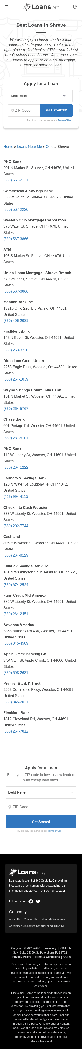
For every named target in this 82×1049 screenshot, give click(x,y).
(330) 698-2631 (15, 673)
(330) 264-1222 (15, 467)
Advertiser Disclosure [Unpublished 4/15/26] (36, 926)
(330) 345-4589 (15, 643)
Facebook (30, 901)
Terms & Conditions (47, 957)
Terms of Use (64, 120)
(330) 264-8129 (15, 555)
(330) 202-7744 (15, 526)
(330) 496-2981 (15, 321)
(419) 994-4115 (15, 497)
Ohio (50, 147)
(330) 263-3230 (15, 350)
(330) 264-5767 (15, 409)
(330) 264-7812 (15, 731)
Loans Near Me (29, 147)
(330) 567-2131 (15, 180)
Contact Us (30, 919)
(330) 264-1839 (15, 379)
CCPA (67, 957)
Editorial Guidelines (53, 919)
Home (8, 147)
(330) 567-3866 (15, 239)
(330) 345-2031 (15, 702)
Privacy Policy (21, 957)
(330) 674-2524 (15, 585)
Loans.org (50, 948)
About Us (14, 919)
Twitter (38, 901)
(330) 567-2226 (15, 209)
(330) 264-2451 (15, 614)
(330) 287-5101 (15, 438)
